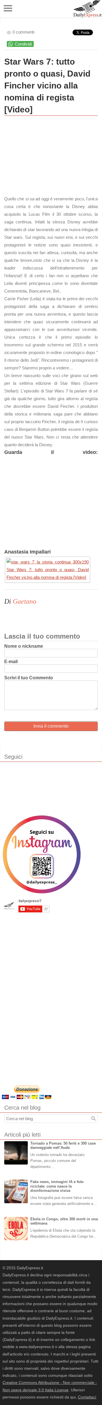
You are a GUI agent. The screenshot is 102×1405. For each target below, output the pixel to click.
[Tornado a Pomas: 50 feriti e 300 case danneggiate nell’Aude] (16, 1153)
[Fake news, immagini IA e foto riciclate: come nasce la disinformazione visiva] (16, 1191)
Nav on (8, 8)
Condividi (23, 44)
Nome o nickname (23, 646)
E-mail (11, 661)
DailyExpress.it (87, 8)
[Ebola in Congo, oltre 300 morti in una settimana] (16, 1229)
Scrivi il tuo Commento (28, 677)
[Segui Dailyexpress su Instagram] (41, 854)
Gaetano (24, 601)
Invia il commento (51, 726)
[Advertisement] (46, 157)
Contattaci (87, 1397)
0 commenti (23, 32)
